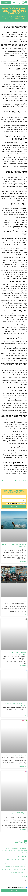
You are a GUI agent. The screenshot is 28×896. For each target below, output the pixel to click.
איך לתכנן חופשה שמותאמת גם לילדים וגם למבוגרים (14, 864)
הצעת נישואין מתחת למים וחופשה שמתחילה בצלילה (14, 866)
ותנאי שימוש (9, 503)
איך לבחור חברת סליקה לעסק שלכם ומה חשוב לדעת (14, 869)
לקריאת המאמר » (23, 561)
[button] (14, 2)
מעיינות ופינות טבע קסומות (15, 16)
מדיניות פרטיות (14, 503)
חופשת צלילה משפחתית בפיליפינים (16, 755)
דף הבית (25, 16)
